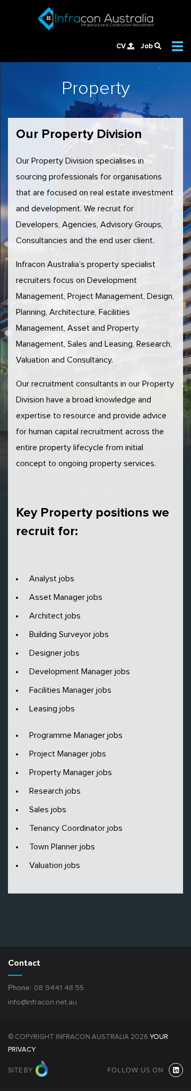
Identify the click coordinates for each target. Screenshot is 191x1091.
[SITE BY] (42, 1070)
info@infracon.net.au (42, 1002)
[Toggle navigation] (177, 46)
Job (147, 46)
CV (121, 46)
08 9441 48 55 (59, 988)
